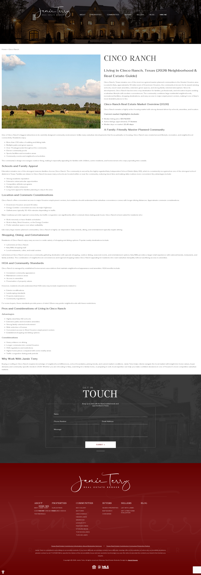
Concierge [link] (106, 514)
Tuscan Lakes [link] (82, 535)
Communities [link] (113, 15)
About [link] (82, 15)
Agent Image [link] (133, 560)
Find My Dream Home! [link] (47, 511)
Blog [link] (152, 15)
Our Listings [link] (57, 508)
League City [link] (81, 523)
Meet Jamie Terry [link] (41, 508)
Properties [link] (96, 15)
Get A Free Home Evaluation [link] (128, 512)
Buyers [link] (128, 15)
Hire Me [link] (163, 15)
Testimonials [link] (39, 514)
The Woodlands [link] (83, 532)
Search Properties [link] (110, 508)
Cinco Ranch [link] (81, 514)
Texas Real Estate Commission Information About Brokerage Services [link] (76, 546)
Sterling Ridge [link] (82, 529)
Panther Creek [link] (82, 526)
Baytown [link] (80, 511)
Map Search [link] (107, 511)
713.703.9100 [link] (55, 553)
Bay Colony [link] (81, 508)
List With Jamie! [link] (127, 508)
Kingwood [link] (80, 520)
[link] (3, 572)
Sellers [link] (140, 15)
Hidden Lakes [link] (81, 517)
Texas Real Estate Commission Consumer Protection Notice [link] (128, 546)
